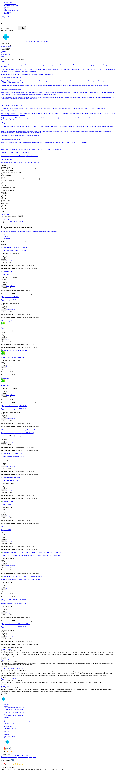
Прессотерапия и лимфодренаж (80, 69)
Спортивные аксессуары (95, 113)
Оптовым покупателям (11, 5)
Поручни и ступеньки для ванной (52, 85)
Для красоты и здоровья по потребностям (80, 126)
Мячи (17, 118)
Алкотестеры (23, 156)
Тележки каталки (92, 97)
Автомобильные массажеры (37, 74)
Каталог (6, 704)
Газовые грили (5, 135)
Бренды (6, 720)
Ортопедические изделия (39, 131)
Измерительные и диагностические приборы (18, 722)
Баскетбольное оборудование (33, 113)
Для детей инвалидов (50, 231)
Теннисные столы (58, 108)
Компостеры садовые (32, 135)
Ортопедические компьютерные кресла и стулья (83, 131)
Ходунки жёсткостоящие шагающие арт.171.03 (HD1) (17, 433)
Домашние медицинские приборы (57, 131)
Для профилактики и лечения (13, 715)
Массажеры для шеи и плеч (94, 65)
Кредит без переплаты (11, 10)
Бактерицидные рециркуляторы (21, 131)
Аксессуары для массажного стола (33, 69)
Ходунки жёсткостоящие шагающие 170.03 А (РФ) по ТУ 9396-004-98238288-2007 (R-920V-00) (30, 555)
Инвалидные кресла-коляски (78, 81)
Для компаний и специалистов (13, 709)
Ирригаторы (4, 142)
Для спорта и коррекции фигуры (14, 712)
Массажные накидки (50, 69)
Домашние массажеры (7, 74)
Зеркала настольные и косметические (33, 149)
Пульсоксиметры (13, 156)
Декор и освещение (105, 131)
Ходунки (4, 81)
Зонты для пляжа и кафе (17, 135)
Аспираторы (21, 162)
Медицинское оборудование (105, 92)
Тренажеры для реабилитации (32, 85)
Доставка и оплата (10, 4)
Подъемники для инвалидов (72, 85)
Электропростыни (107, 126)
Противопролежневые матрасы (29, 81)
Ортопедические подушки (19, 128)
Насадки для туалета (104, 81)
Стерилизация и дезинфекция (28, 98)
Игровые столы (47, 108)
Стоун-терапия (50, 74)
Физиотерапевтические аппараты (25, 92)
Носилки (53, 94)
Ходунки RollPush (6, 504)
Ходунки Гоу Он (6, 385)
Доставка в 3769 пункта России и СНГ (37, 41)
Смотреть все (5, 214)
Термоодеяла (97, 126)
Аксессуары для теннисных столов (75, 108)
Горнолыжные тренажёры (70, 118)
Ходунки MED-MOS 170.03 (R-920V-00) (13, 603)
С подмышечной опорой (24, 231)
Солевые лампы (6, 131)
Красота (6, 717)
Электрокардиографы (43, 94)
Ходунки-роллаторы (13, 81)
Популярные (8, 235)
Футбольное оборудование (49, 118)
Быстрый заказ (10, 260)
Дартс (59, 118)
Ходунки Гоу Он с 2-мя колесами (11, 328)
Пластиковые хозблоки (8, 132)
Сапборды (11, 119)
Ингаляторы (4, 162)
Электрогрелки (5, 128)
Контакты (7, 7)
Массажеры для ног (53, 65)
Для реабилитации (38, 231)
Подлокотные (12, 231)
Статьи (6, 13)
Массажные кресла (41, 65)
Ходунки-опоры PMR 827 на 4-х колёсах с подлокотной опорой (20, 579)
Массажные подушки (64, 69)
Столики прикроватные (30, 97)
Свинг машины (5, 69)
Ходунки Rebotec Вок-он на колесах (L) (13, 357)
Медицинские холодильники (10, 98)
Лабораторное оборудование (63, 97)
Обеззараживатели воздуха (52, 142)
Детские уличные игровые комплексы (30, 108)
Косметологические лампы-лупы (11, 149)
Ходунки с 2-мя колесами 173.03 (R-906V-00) (15, 627)
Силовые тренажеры (7, 108)
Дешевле (7, 238)
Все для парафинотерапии (53, 149)
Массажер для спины (79, 65)
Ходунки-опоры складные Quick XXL (12, 456)
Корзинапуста (3, 57)
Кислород (12, 142)
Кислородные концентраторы (26, 126)
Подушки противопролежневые (49, 81)
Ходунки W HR (5, 274)
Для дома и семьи (9, 714)
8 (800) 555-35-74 (6, 17)
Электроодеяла (62, 126)
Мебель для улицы (35, 132)
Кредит (6, 9)
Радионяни (28, 162)
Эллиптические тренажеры (9, 110)
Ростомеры (34, 156)
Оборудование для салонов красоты (12, 97)
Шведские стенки (83, 118)
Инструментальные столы (106, 97)
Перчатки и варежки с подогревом (46, 126)
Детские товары (9, 723)
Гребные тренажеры (61, 113)
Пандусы (20, 85)
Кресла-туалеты (92, 81)
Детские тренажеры (49, 113)
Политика (7, 12)
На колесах (4, 231)
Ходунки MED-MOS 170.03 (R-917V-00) (13, 250)
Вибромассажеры (17, 65)
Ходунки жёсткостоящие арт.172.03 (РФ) (13, 409)
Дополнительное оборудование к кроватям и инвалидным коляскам (57, 92)
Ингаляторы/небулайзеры (23, 142)
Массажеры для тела (66, 65)
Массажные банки (6, 65)
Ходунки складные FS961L (9, 300)
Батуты (16, 108)
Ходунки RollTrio (6, 530)
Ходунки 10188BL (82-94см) (9, 480)
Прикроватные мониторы (46, 97)
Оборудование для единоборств (78, 113)
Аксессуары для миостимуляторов (29, 118)
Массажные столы (16, 69)
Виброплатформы (29, 65)
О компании (8, 2)
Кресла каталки (64, 81)
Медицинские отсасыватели (87, 92)
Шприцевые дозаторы (79, 97)
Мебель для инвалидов (101, 85)
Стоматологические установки (23, 102)
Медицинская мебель (7, 102)
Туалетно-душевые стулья (9, 85)
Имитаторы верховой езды (9, 113)
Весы (29, 156)
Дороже (6, 236)
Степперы (21, 113)
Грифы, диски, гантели (8, 118)
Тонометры (4, 156)
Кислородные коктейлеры (9, 126)
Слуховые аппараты (87, 85)
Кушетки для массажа (21, 74)
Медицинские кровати (8, 92)
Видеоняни (35, 162)
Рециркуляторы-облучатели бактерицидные (14, 94)
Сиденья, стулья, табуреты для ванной (12, 82)
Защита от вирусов (81, 142)
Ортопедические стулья (68, 142)
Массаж (6, 706)
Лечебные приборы (37, 142)
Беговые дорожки (91, 108)
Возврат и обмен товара (22, 755)
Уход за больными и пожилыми (14, 707)
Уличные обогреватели (22, 132)
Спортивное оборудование (16, 115)
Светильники (32, 94)
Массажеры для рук (18, 71)
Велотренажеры (102, 108)
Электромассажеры (30, 71)
